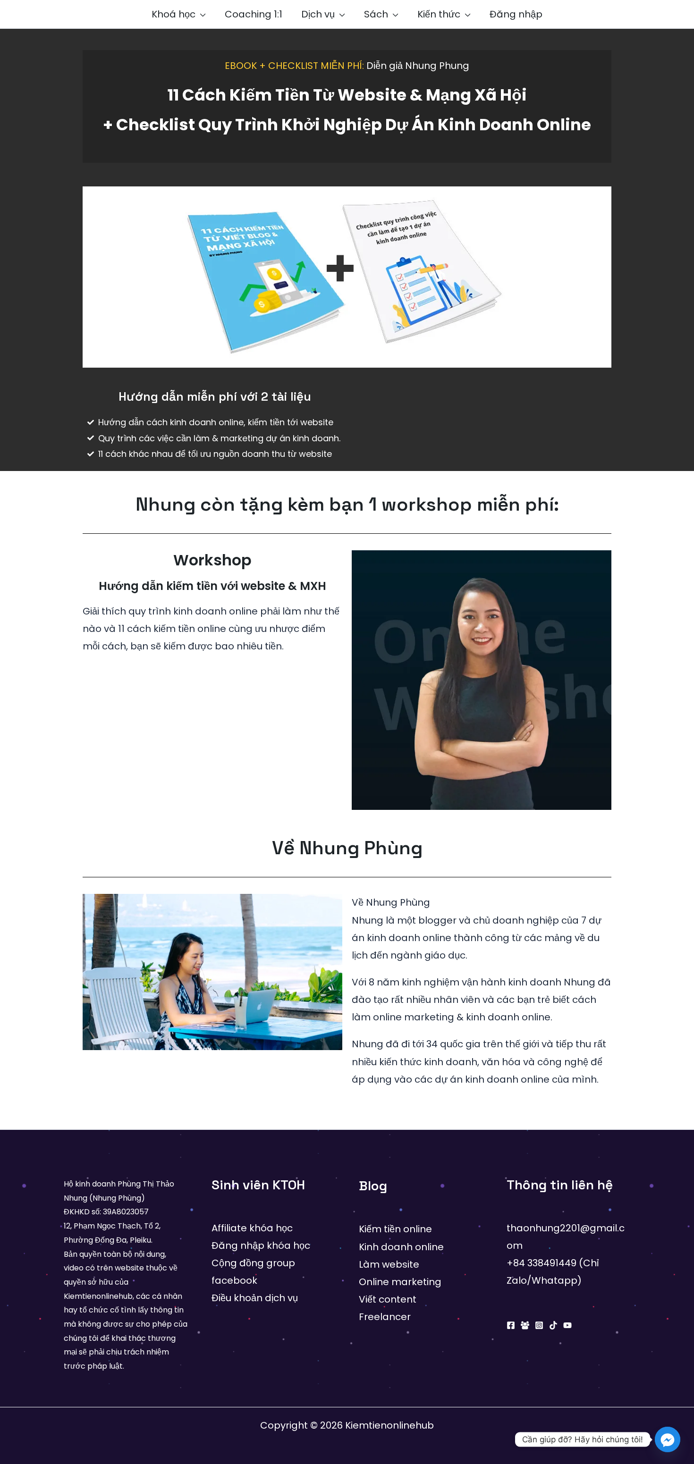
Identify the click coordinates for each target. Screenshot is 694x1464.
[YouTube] (567, 1325)
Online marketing (400, 1281)
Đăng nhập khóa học (261, 1245)
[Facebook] (511, 1325)
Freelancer (385, 1316)
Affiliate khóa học (252, 1228)
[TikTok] (553, 1325)
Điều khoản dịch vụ (255, 1297)
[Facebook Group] (525, 1325)
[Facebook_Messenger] (667, 1439)
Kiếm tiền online (395, 1229)
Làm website (389, 1264)
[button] (200, 14)
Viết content (387, 1299)
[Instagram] (539, 1325)
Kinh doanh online (401, 1247)
